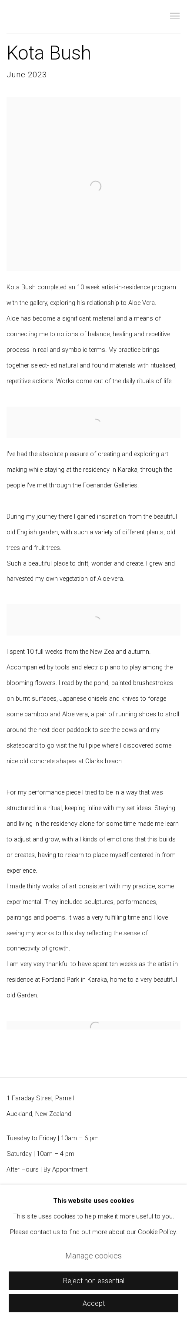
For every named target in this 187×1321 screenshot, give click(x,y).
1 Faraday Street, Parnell (40, 1098)
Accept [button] (94, 1303)
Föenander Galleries (59, 16)
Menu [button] (173, 16)
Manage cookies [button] (93, 1255)
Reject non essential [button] (93, 1281)
